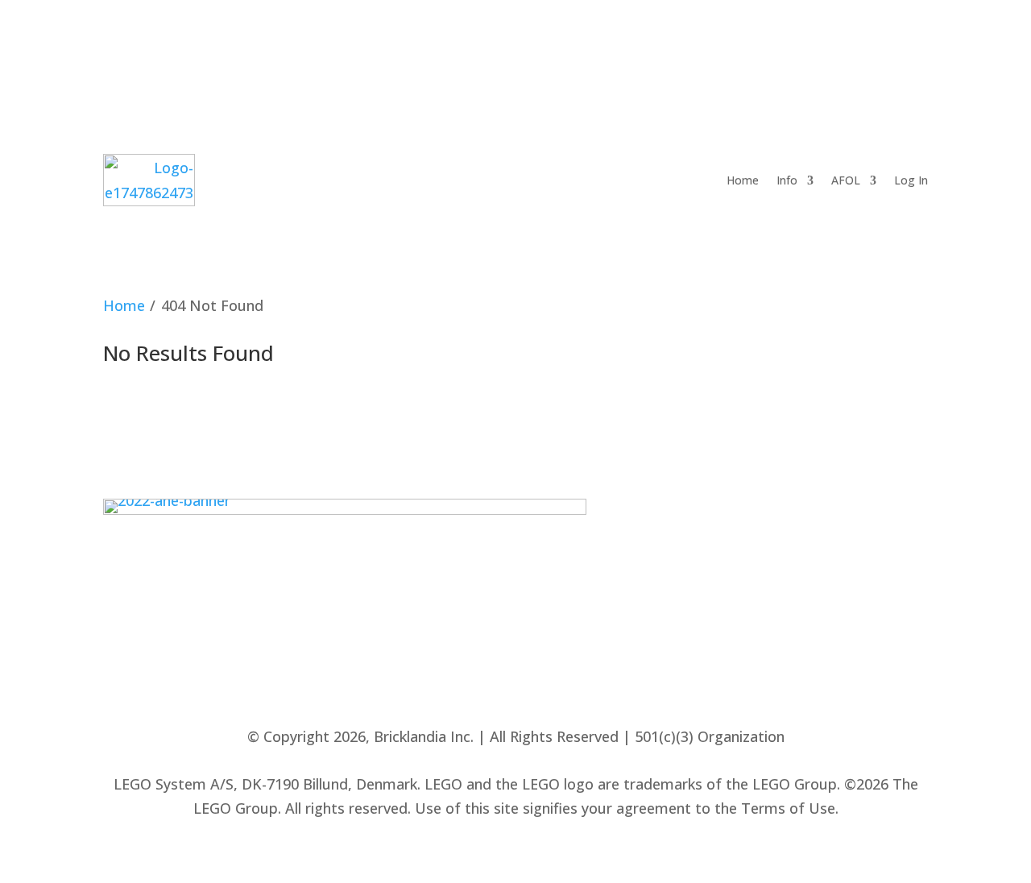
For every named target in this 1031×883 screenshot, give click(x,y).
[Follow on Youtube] (834, 54)
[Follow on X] (758, 54)
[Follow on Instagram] (796, 54)
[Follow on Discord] (871, 54)
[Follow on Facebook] (682, 54)
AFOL (845, 180)
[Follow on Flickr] (720, 54)
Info (786, 180)
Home (743, 180)
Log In (911, 180)
